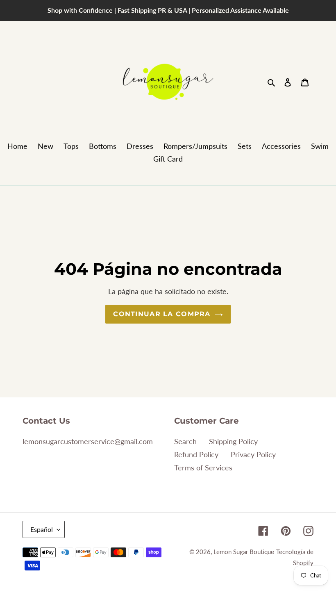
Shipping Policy (233, 441)
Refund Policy (196, 454)
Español (41, 529)
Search (185, 441)
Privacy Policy (253, 454)
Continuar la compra (161, 314)
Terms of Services (203, 467)
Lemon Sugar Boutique (243, 551)
